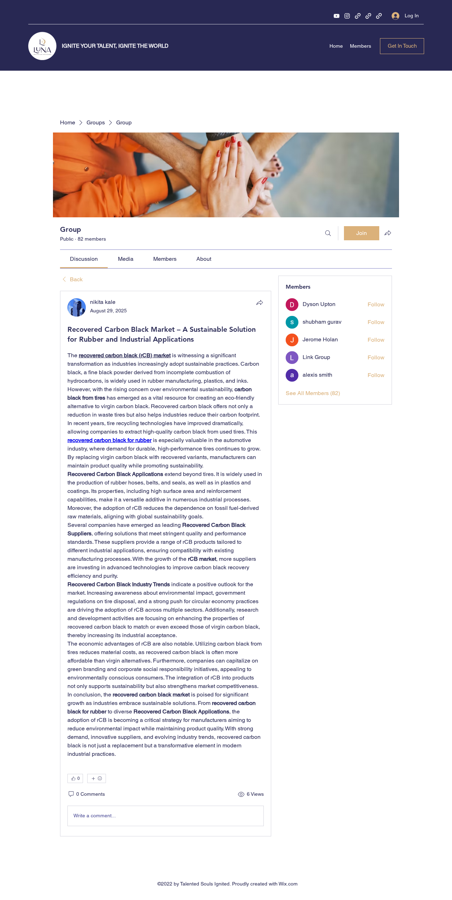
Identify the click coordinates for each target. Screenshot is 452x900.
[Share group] (387, 233)
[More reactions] (96, 778)
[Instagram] (347, 15)
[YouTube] (336, 15)
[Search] (328, 233)
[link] (84, 258)
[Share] (259, 302)
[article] (165, 563)
